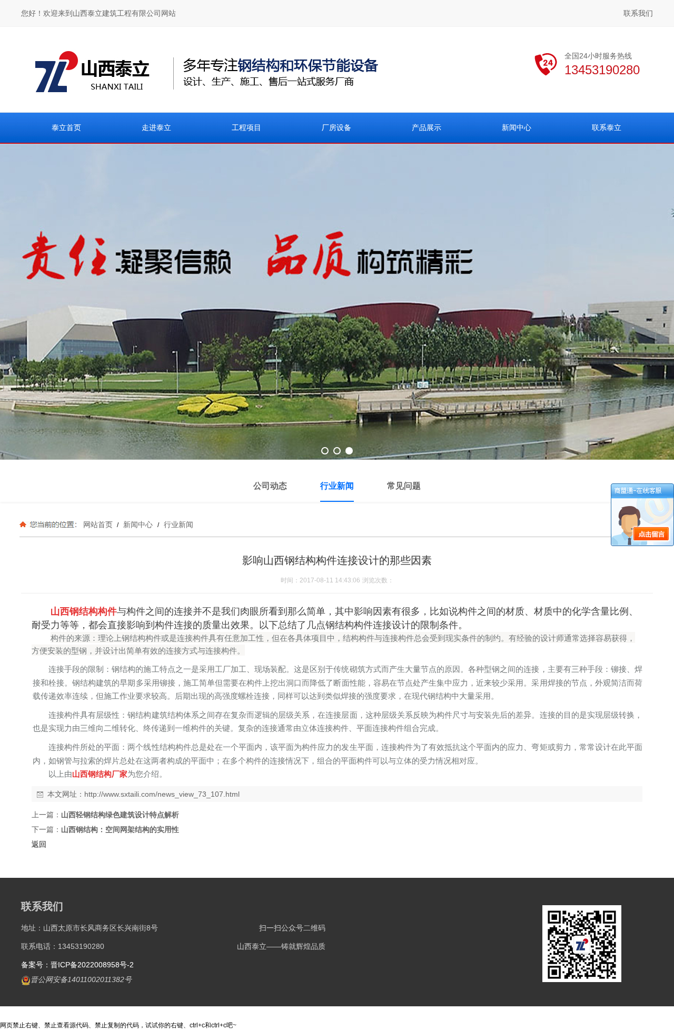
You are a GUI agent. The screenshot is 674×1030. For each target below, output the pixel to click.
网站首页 (98, 524)
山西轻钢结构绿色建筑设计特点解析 (120, 814)
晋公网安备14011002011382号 (81, 979)
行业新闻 (177, 524)
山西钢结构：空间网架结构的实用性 (120, 829)
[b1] (337, 302)
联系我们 (638, 13)
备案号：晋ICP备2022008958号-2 (77, 964)
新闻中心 (138, 524)
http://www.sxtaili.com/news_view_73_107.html (162, 794)
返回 (39, 844)
